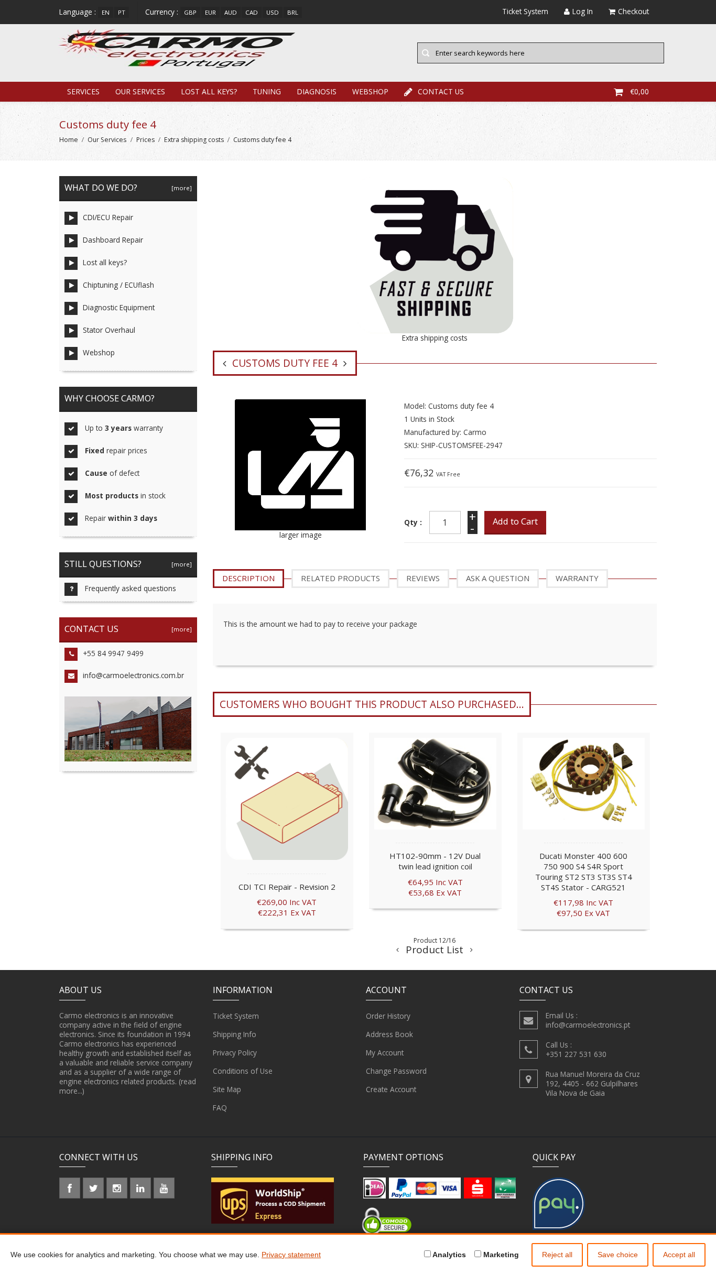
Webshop (370, 91)
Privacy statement (291, 1254)
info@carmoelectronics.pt (588, 1025)
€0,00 (639, 91)
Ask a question (497, 578)
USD (272, 12)
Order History (388, 1016)
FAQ (220, 1108)
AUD (230, 12)
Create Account (391, 1089)
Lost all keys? (209, 91)
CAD (251, 12)
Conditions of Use (243, 1071)
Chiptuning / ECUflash (118, 285)
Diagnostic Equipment (119, 307)
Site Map (227, 1089)
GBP (190, 12)
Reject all (557, 1254)
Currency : (161, 12)
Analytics (448, 1254)
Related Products (340, 578)
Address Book (389, 1034)
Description (248, 578)
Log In (582, 11)
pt (121, 12)
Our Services (140, 91)
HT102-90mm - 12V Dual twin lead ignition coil (435, 861)
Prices (145, 139)
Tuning (267, 91)
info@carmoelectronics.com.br (133, 675)
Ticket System (236, 1016)
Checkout (633, 11)
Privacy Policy (235, 1053)
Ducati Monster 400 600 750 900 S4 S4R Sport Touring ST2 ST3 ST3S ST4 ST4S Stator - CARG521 (583, 871)
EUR (210, 12)
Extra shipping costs (194, 139)
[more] (180, 188)
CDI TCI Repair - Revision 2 (286, 886)
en (106, 12)
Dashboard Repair (113, 240)
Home (68, 139)
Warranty (577, 578)
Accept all (679, 1254)
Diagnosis (317, 91)
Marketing (500, 1254)
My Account (385, 1053)
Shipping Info (234, 1034)
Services (83, 91)
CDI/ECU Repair (108, 217)
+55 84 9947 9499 (113, 653)
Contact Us (441, 91)
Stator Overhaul (109, 330)
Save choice (618, 1254)
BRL (292, 12)
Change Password (396, 1071)
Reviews (423, 578)
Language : (77, 12)
